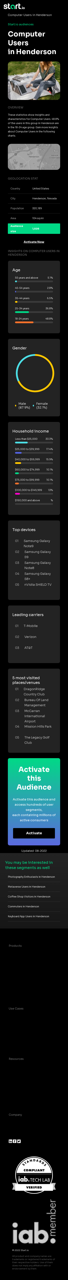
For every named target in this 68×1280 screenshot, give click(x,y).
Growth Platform (20, 980)
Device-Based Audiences (27, 959)
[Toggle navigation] (62, 6)
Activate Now (34, 242)
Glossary (15, 1080)
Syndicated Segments (24, 973)
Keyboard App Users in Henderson (28, 916)
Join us (14, 1128)
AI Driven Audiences (23, 966)
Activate (34, 833)
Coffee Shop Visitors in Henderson (29, 896)
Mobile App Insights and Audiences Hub (34, 1029)
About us (15, 1122)
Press (13, 1135)
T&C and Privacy (20, 1086)
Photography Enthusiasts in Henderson (31, 876)
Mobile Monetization (23, 1044)
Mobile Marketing (21, 1038)
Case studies (18, 1066)
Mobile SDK (17, 987)
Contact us (16, 1093)
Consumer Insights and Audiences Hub (33, 1018)
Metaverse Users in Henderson (26, 886)
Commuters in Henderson (23, 906)
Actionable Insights (22, 994)
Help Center (17, 1100)
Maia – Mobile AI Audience (27, 953)
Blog (12, 1073)
